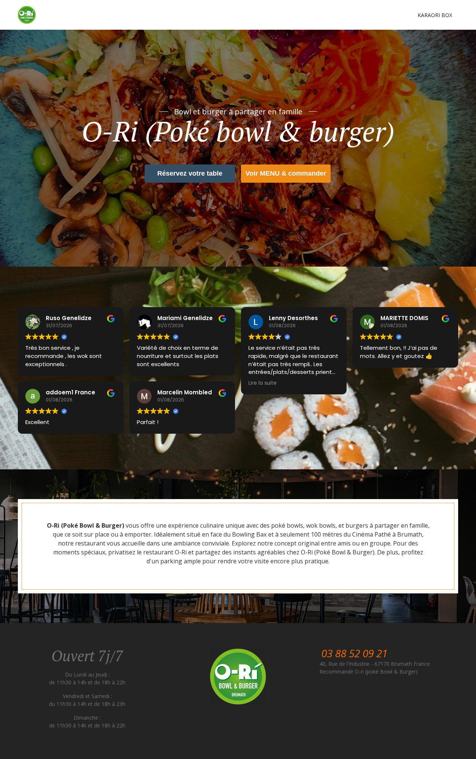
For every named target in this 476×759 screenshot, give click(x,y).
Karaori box (435, 15)
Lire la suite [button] (262, 383)
